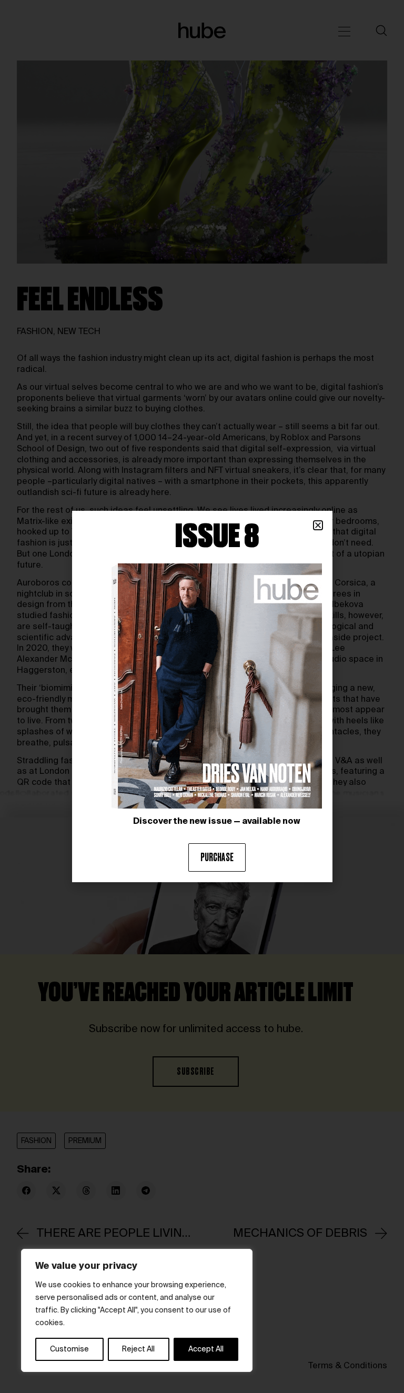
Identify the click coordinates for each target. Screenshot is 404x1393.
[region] (136, 1310)
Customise (69, 1349)
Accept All (206, 1349)
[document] (202, 696)
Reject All (138, 1349)
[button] (318, 525)
